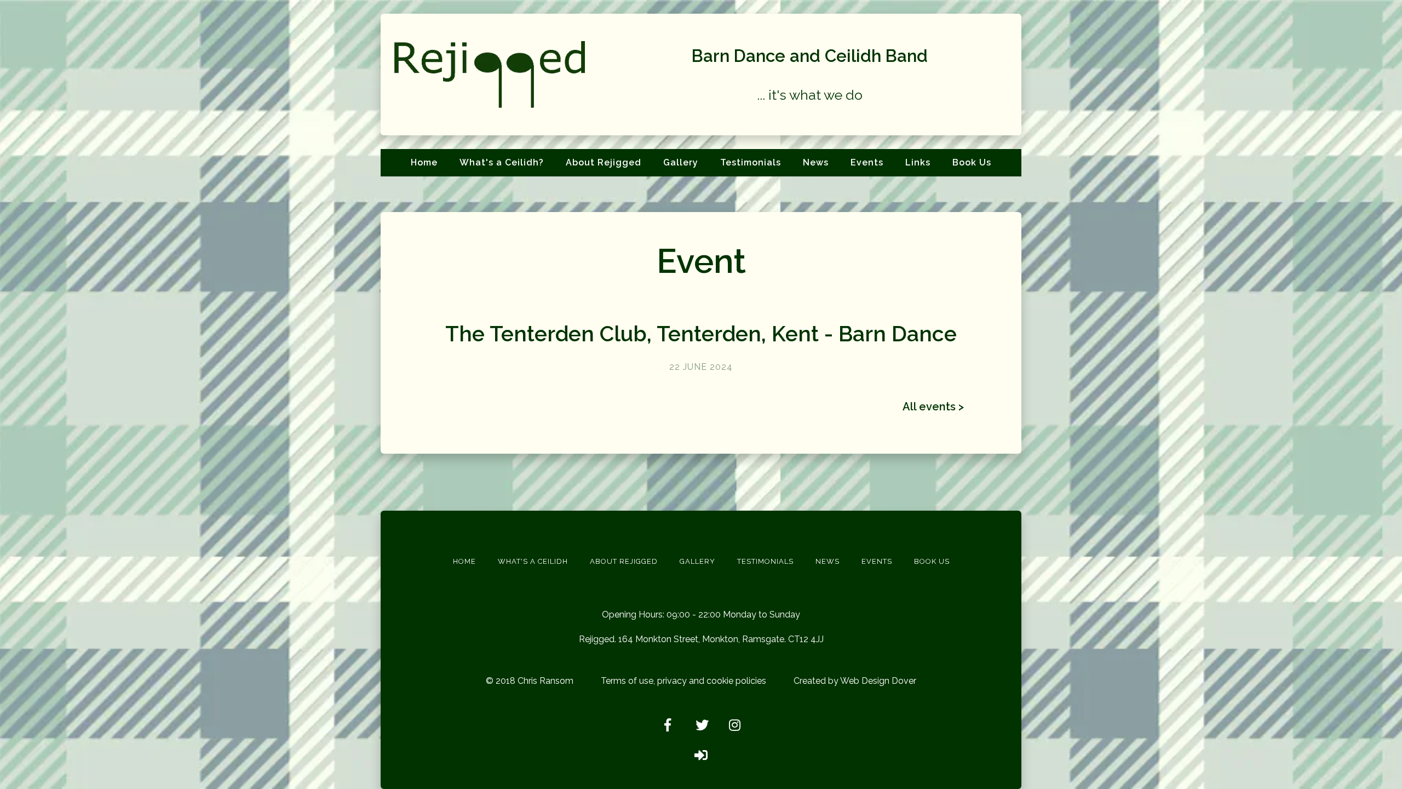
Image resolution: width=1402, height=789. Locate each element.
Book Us (971, 162)
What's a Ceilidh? (501, 162)
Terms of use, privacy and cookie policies (683, 681)
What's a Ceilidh (533, 561)
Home (424, 162)
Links (917, 162)
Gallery (680, 162)
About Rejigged (603, 162)
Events (867, 162)
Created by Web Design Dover (855, 681)
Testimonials (750, 162)
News (816, 162)
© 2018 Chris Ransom (529, 681)
